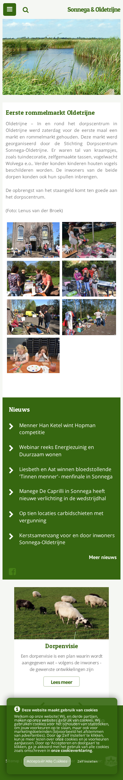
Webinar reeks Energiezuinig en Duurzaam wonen (56, 451)
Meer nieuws (103, 557)
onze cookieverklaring (71, 750)
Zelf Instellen (87, 761)
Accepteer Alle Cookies (47, 761)
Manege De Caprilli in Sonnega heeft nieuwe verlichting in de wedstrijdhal (62, 495)
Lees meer (61, 682)
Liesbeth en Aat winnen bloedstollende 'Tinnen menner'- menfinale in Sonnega (66, 473)
